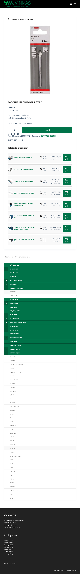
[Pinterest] (14, 134)
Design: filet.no (71, 570)
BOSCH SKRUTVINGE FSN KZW (23, 169)
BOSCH (53, 136)
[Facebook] (8, 134)
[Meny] (75, 4)
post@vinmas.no (13, 525)
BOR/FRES (45, 136)
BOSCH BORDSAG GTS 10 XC (23, 158)
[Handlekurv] (70, 4)
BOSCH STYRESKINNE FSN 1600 (24, 193)
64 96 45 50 (12, 523)
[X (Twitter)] (11, 134)
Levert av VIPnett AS (60, 570)
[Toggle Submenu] (6, 269)
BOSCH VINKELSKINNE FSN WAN (24, 181)
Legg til (47, 130)
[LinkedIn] (18, 134)
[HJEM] (8, 19)
